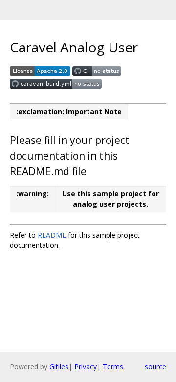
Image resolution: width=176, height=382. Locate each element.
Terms (113, 366)
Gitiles (58, 366)
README (52, 234)
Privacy (85, 366)
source (155, 366)
